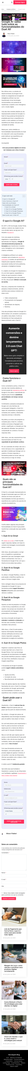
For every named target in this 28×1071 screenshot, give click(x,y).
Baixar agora (14, 371)
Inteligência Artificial (11, 9)
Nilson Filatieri (10, 33)
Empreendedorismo (19, 1059)
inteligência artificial (18, 390)
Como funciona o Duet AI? (10, 201)
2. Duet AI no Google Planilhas (13, 209)
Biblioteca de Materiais (16, 1057)
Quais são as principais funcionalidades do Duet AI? (10, 204)
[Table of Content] (23, 196)
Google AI (10, 232)
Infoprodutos (9, 1061)
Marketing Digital (8, 1059)
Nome (4, 872)
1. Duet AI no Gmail (9, 207)
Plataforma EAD (10, 1064)
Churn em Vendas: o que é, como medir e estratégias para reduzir (13, 1038)
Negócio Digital (14, 1066)
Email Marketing (15, 1063)
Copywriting (19, 1064)
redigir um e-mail (9, 540)
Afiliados (23, 1063)
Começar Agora (20, 2)
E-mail (4, 879)
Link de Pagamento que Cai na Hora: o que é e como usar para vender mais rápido (13, 932)
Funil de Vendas (18, 1061)
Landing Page (6, 1063)
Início (3, 9)
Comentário (5, 852)
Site (3, 886)
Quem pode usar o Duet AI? (10, 215)
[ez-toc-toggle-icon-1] (23, 196)
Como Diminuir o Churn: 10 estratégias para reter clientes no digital (13, 1004)
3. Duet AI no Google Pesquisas (13, 211)
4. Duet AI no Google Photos (12, 213)
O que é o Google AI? (8, 199)
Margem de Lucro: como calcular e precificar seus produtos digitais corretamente (13, 968)
